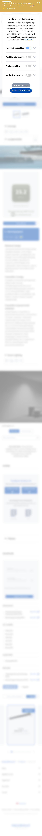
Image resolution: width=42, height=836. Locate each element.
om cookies (28, 40)
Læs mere (10, 8)
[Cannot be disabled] (28, 48)
